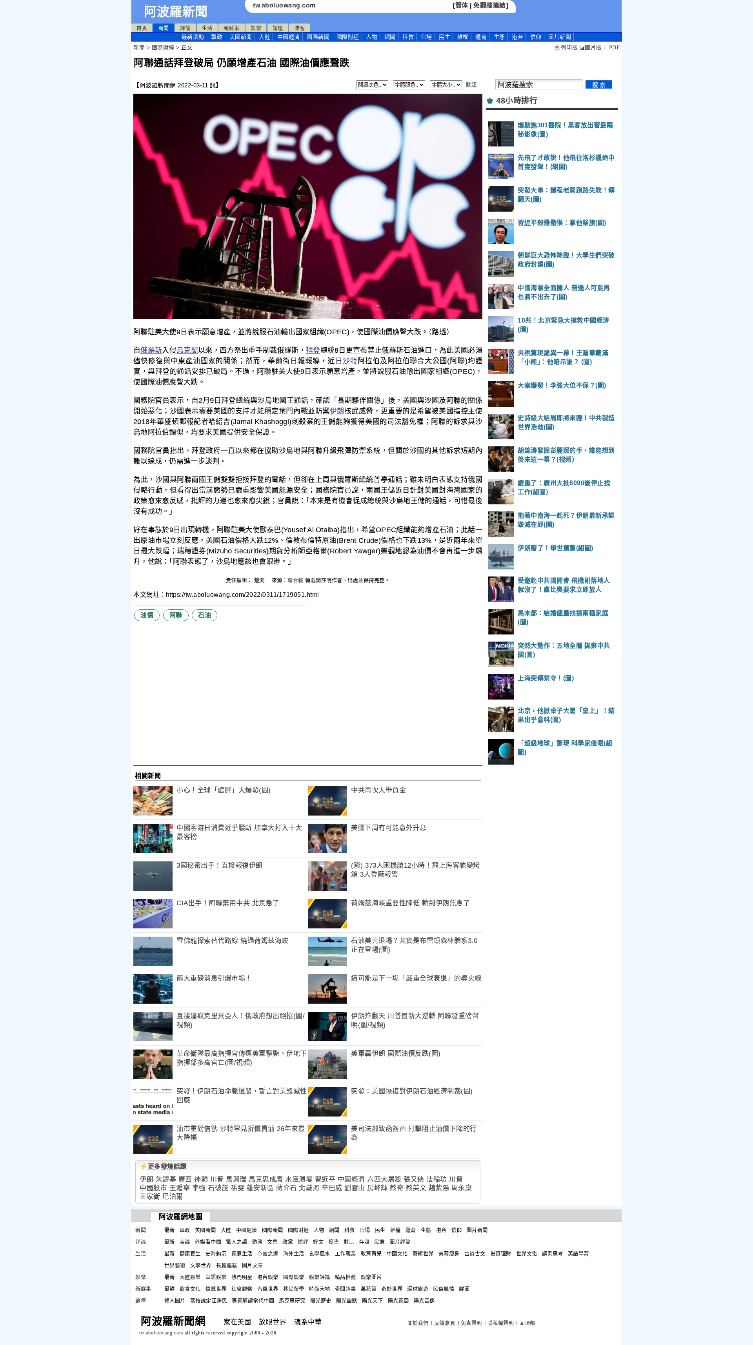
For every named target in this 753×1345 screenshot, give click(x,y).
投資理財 (500, 1253)
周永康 (461, 1188)
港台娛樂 (267, 1277)
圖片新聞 (477, 1230)
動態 (257, 1242)
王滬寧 (179, 1188)
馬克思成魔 (266, 1179)
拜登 (313, 350)
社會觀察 (242, 1289)
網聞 (390, 37)
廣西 (185, 1179)
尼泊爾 (172, 1196)
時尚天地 (319, 1289)
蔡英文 (416, 1188)
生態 (499, 37)
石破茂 (218, 1188)
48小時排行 (516, 100)
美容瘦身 (449, 1253)
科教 (408, 37)
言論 (185, 1242)
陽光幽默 (346, 1300)
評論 (185, 28)
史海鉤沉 (216, 1253)
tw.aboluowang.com (284, 5)
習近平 (325, 1179)
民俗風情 (443, 1289)
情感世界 (216, 1289)
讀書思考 (552, 1253)
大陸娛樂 (190, 1277)
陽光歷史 (320, 1300)
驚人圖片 (175, 1300)
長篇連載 (226, 1265)
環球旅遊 (417, 1289)
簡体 (461, 5)
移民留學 (293, 1289)
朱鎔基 (166, 1179)
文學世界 (200, 1265)
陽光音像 (424, 1300)
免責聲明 (471, 1323)
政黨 (287, 1242)
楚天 (260, 580)
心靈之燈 (267, 1253)
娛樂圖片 (371, 1277)
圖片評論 (400, 1242)
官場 (426, 37)
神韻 (201, 1179)
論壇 (278, 28)
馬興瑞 (236, 1179)
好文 (318, 1242)
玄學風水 (319, 1253)
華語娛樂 (216, 1277)
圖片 (559, 37)
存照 (364, 1242)
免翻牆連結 (489, 5)
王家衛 (150, 1196)
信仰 (536, 37)
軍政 (216, 37)
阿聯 (175, 615)
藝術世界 (423, 1253)
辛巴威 (332, 1188)
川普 (217, 1179)
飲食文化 (190, 1289)
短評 (303, 1242)
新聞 (163, 28)
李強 (199, 1188)
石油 (204, 615)
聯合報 (295, 580)
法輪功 (436, 1179)
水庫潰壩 (299, 1179)
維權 (463, 37)
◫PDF (612, 48)
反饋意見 (444, 1323)
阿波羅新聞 (176, 12)
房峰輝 (377, 1188)
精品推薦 (345, 1277)
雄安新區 (260, 1188)
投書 (333, 1242)
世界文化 (526, 1253)
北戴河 (309, 1188)
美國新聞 (240, 37)
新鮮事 (232, 28)
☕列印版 (566, 48)
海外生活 (293, 1253)
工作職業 (345, 1253)
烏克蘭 (187, 350)
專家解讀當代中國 (253, 1300)
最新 (193, 37)
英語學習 (578, 1253)
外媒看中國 (208, 1242)
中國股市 (153, 1188)
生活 (207, 28)
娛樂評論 (319, 1277)
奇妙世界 (391, 1289)
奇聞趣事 (345, 1289)
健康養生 (190, 1253)
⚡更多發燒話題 (163, 1166)
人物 (371, 37)
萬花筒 (369, 1289)
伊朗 (337, 411)
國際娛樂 (293, 1277)
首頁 (141, 28)
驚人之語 (236, 1242)
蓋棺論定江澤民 (208, 1300)
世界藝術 (175, 1265)
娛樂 (256, 28)
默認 (471, 85)
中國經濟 (288, 37)
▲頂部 (527, 1323)
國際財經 (347, 37)
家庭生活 (242, 1253)
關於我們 (418, 1323)
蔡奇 (397, 1188)
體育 (481, 37)
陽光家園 (398, 1300)
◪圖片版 (591, 48)
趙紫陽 (439, 1188)
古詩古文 (475, 1253)
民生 (444, 37)
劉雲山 (354, 1188)
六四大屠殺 (384, 1179)
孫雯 (237, 1188)
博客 (299, 28)
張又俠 (414, 1179)
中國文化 (397, 1253)
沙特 (350, 361)
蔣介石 (286, 1188)
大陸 (264, 37)
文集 (272, 1242)
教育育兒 (371, 1253)
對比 (349, 1242)
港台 (517, 37)
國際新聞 (318, 37)
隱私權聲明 (500, 1323)
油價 (146, 615)
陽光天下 (372, 1300)
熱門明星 (242, 1277)
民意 (379, 1242)
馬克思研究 (292, 1300)
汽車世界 (267, 1289)
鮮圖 (464, 1289)
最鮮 (169, 1289)
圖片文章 (252, 1265)
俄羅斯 (151, 350)
